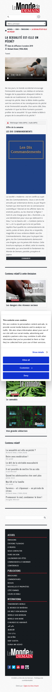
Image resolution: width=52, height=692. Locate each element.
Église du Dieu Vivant (31, 686)
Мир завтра (13, 641)
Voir (17, 29)
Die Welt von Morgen (17, 611)
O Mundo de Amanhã (17, 622)
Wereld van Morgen (17, 615)
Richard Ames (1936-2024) (18, 49)
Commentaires (14, 579)
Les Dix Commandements (19, 131)
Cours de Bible (14, 594)
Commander (26, 258)
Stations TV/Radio (16, 544)
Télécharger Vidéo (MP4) (18, 123)
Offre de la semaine (14, 127)
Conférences (13, 566)
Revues (11, 583)
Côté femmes (13, 590)
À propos (12, 547)
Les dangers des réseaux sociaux (22, 305)
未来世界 (11, 630)
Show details (38, 352)
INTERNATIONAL (14, 599)
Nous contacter (15, 551)
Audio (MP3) (33, 123)
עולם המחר (12, 633)
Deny (26, 375)
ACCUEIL (11, 535)
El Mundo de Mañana (18, 608)
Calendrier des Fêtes (17, 558)
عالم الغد (11, 626)
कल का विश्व (12, 637)
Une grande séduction (17, 431)
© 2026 (14, 678)
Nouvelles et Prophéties (18, 587)
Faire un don (13, 555)
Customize (24, 368)
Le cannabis (12, 399)
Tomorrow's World (16, 604)
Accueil (10, 29)
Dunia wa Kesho (15, 644)
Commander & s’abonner (19, 562)
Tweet (7, 53)
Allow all (26, 360)
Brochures (12, 576)
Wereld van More (15, 619)
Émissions (25, 29)
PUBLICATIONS (14, 570)
